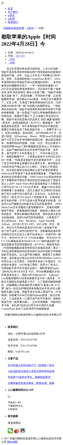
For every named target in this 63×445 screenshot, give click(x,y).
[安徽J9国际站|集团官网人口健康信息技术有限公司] (2, 3)
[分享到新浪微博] (16, 430)
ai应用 (11, 18)
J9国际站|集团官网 (13, 28)
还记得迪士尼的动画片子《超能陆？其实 (31, 365)
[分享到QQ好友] (22, 430)
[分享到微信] (10, 430)
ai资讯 (11, 15)
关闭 (11, 62)
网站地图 (12, 441)
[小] (22, 56)
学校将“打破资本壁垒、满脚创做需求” (29, 377)
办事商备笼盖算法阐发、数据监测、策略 (31, 383)
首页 (10, 8)
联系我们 (13, 22)
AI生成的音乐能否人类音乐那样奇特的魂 (31, 371)
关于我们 (13, 12)
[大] (18, 56)
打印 (11, 59)
